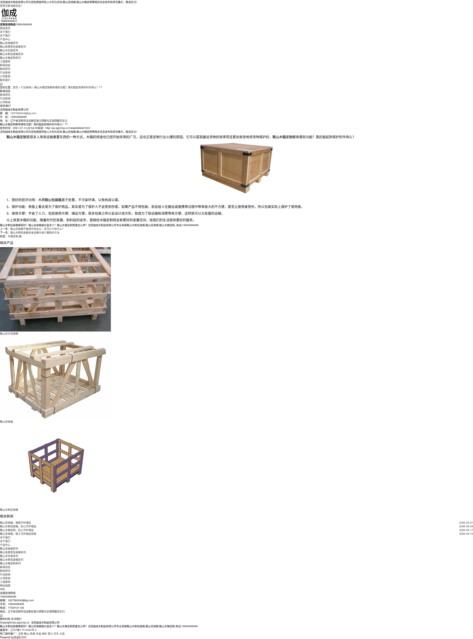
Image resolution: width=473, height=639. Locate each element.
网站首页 (5, 28)
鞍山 (26, 633)
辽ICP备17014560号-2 (23, 630)
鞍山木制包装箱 (53, 2)
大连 (62, 633)
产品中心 (5, 39)
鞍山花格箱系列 (9, 43)
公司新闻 (5, 76)
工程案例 (5, 61)
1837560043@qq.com (23, 113)
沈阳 (20, 633)
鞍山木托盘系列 (9, 50)
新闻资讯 (5, 68)
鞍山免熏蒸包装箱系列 (13, 46)
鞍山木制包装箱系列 (11, 54)
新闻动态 (5, 65)
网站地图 (5, 585)
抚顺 (32, 633)
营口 (50, 633)
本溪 (38, 633)
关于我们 (5, 31)
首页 (15, 87)
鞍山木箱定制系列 (10, 57)
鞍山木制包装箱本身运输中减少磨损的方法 (34, 232)
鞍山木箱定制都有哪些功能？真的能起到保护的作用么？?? (68, 87)
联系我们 (5, 80)
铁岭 (44, 633)
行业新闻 (5, 72)
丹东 (56, 633)
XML (2, 589)
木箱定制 (13, 236)
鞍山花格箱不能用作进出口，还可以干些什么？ (37, 229)
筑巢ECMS (20, 637)
